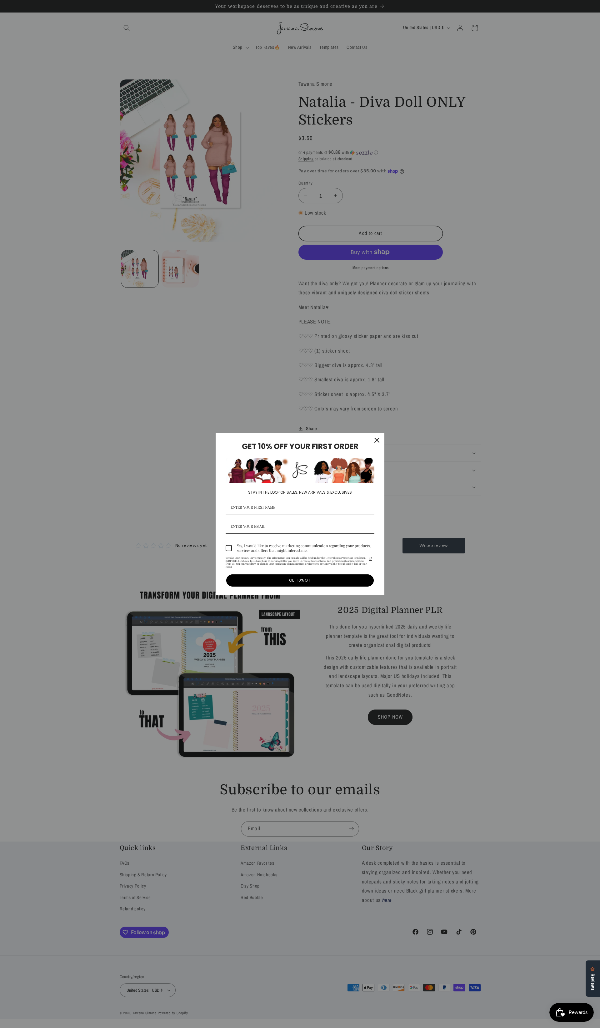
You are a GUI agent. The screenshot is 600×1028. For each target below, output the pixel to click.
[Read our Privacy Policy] (370, 559)
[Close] (376, 440)
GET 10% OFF (300, 580)
